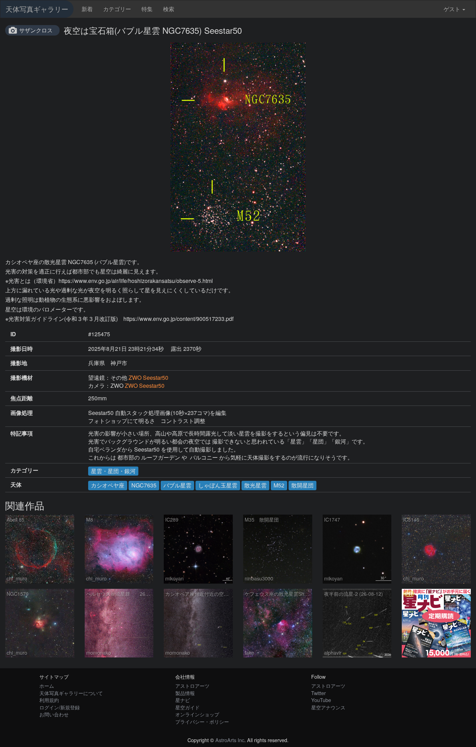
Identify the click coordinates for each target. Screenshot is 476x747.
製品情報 (185, 692)
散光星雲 (255, 485)
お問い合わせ (54, 714)
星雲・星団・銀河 (113, 471)
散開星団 (302, 485)
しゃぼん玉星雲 (217, 485)
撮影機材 (21, 378)
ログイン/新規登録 (59, 707)
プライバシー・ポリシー (202, 721)
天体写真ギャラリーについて (71, 692)
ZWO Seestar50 (148, 378)
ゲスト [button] (452, 9)
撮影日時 (21, 349)
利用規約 (49, 699)
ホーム (46, 685)
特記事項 (21, 433)
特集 (147, 9)
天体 (16, 484)
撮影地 (18, 363)
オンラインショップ (197, 714)
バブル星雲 (177, 485)
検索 (168, 9)
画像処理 (21, 413)
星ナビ (182, 699)
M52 (279, 485)
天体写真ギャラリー (37, 9)
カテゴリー (117, 9)
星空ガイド (187, 707)
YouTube (321, 699)
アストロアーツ (192, 685)
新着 (87, 9)
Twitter (318, 692)
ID (13, 334)
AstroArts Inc (229, 740)
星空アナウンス (328, 707)
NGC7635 (143, 485)
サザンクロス (36, 30)
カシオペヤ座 (107, 485)
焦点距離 (21, 398)
